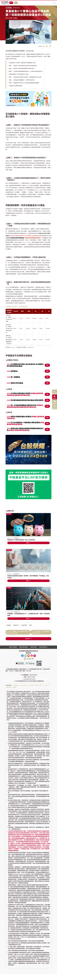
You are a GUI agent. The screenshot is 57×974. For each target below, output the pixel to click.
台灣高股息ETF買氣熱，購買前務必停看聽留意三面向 (22, 62)
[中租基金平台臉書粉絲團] (22, 655)
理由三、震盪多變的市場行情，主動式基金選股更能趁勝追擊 (24, 82)
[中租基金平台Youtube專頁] (28, 655)
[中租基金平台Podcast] (34, 655)
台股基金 (9, 625)
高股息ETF (16, 625)
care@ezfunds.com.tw (29, 679)
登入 (11, 2)
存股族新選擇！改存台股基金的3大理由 (18, 74)
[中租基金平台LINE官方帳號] (25, 655)
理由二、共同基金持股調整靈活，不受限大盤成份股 (21, 80)
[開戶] (28, 99)
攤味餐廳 (14, 687)
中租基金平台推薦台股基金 (15, 85)
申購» (47, 365)
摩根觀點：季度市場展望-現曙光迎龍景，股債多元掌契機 (17, 632)
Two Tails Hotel (46, 685)
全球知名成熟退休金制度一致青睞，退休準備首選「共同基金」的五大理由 (28, 576)
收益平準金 (24, 625)
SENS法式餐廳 (30, 685)
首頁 (7, 18)
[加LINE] (28, 485)
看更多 (28, 542)
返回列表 (27, 638)
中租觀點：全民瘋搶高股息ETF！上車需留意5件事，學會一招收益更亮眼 (28, 614)
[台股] (28, 450)
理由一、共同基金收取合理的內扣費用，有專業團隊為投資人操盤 (25, 77)
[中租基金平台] (5, 3)
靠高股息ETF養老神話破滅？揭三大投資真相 (21, 540)
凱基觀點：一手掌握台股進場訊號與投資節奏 (40, 632)
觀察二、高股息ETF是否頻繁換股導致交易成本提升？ (22, 68)
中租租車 (36, 685)
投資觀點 (15, 18)
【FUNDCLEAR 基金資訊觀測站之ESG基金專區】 (32, 937)
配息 (30, 625)
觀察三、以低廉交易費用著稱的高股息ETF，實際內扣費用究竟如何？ (26, 71)
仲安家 (40, 685)
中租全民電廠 (15, 685)
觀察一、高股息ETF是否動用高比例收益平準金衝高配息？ (23, 65)
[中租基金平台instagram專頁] (31, 655)
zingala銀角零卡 (22, 685)
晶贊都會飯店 (8, 687)
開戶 (16, 2)
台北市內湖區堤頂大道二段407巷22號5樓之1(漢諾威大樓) (29, 681)
